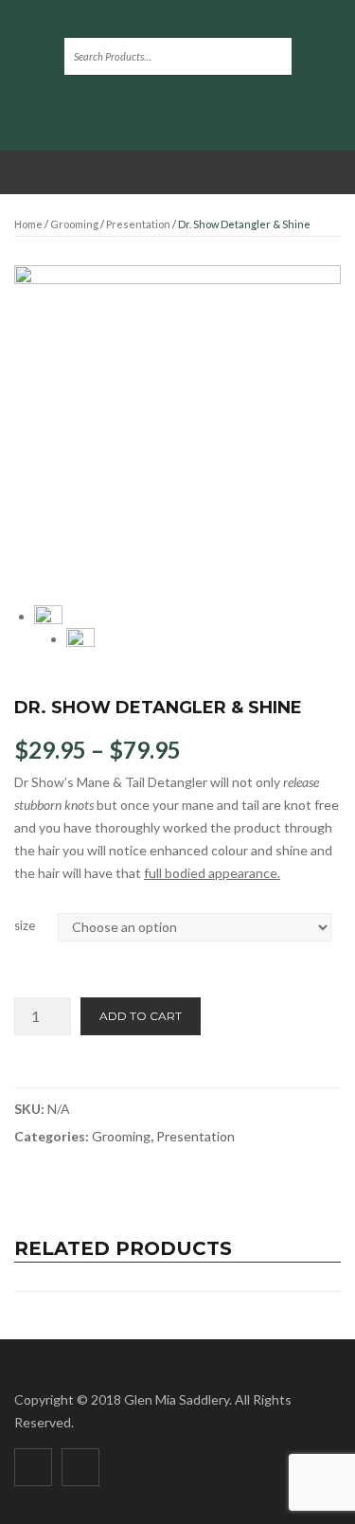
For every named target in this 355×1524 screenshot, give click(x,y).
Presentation (138, 224)
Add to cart (140, 1016)
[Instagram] (80, 1467)
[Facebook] (33, 1467)
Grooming (74, 224)
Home (28, 224)
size (24, 925)
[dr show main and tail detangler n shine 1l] (80, 642)
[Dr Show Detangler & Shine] (177, 428)
